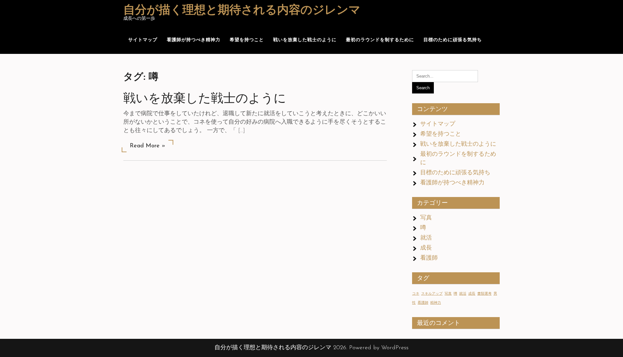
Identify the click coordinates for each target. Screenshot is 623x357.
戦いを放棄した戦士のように (304, 40)
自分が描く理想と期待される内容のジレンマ (241, 11)
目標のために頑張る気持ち (452, 40)
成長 (426, 248)
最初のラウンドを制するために (380, 40)
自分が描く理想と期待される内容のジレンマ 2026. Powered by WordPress (311, 348)
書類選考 (484, 294)
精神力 (435, 303)
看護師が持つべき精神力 (193, 40)
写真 (426, 218)
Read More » (147, 146)
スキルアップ (432, 294)
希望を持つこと (247, 40)
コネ (415, 294)
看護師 (429, 258)
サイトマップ (142, 40)
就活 (426, 238)
